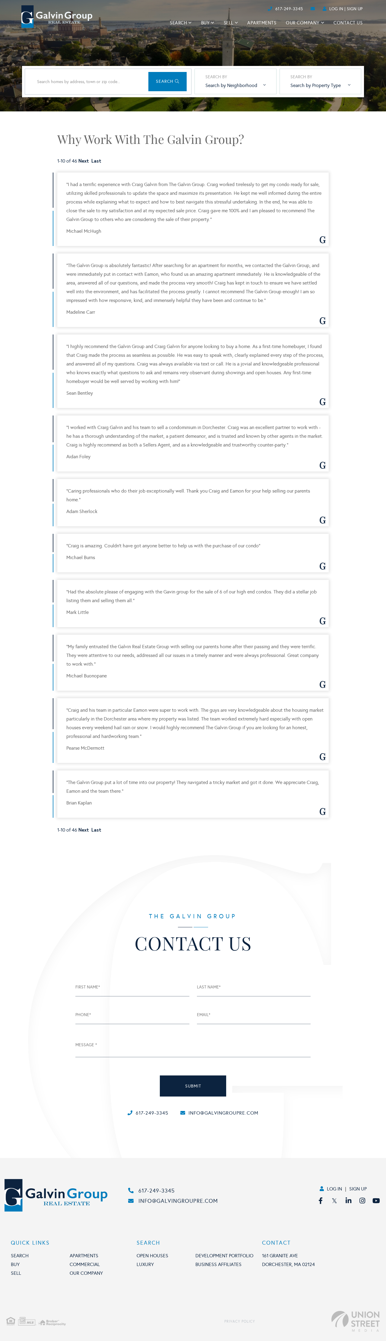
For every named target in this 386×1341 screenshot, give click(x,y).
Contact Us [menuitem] (348, 23)
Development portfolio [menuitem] (224, 1256)
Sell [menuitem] (228, 23)
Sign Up (354, 8)
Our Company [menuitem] (303, 23)
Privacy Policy (239, 1321)
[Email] (261, 8)
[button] (167, 81)
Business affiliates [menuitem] (218, 1264)
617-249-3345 (289, 8)
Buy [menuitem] (205, 23)
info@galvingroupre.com (223, 1113)
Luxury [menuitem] (145, 1264)
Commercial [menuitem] (85, 1264)
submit (193, 1086)
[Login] (266, 8)
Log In (336, 8)
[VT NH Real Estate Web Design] (317, 1321)
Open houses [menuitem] (152, 1256)
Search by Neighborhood (231, 85)
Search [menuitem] (178, 23)
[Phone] (256, 8)
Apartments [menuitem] (261, 23)
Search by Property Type (315, 85)
